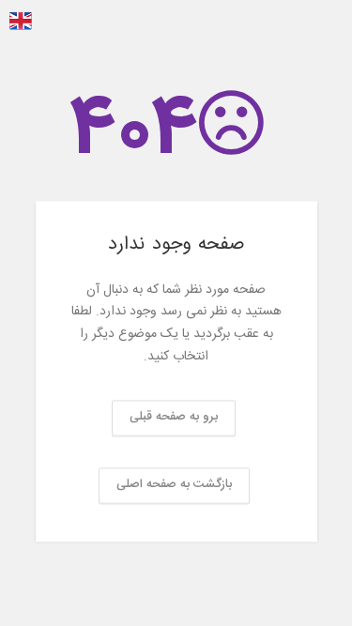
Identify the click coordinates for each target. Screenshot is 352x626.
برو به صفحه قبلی (174, 416)
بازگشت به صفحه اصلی (174, 484)
